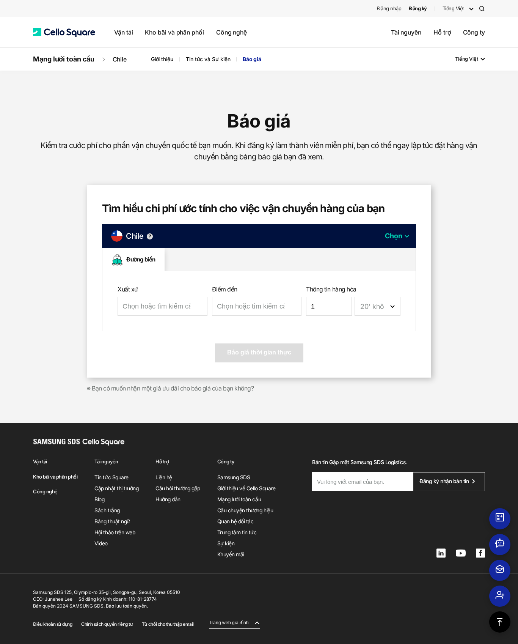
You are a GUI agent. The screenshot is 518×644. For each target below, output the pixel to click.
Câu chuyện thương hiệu (245, 510)
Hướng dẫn (168, 499)
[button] (64, 32)
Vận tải (123, 32)
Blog (99, 499)
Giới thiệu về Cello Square (246, 488)
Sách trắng (106, 510)
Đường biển (140, 259)
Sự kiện (226, 543)
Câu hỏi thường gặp (177, 488)
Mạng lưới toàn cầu (63, 59)
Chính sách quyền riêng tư (107, 624)
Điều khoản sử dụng (52, 624)
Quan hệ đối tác (235, 521)
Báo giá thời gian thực (259, 352)
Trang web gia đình (229, 622)
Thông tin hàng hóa (331, 289)
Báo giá (252, 59)
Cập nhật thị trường (116, 488)
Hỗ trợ (442, 32)
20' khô (372, 306)
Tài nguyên (406, 32)
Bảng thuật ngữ (112, 521)
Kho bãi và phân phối (174, 32)
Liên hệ (163, 477)
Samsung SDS (233, 477)
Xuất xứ (128, 289)
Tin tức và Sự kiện (208, 59)
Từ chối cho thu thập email (168, 624)
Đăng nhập (389, 8)
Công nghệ (231, 32)
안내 (150, 236)
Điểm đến (224, 289)
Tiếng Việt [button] (453, 8)
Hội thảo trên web (114, 532)
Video (101, 543)
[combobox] (377, 306)
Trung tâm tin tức (237, 532)
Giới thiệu (162, 59)
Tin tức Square (111, 477)
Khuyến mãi (230, 554)
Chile (120, 59)
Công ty (474, 32)
